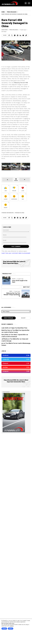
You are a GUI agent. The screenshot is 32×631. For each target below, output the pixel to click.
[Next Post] (26, 294)
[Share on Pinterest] (17, 35)
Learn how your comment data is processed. (15, 253)
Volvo (13, 279)
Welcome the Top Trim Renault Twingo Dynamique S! (12, 294)
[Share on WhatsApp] (14, 35)
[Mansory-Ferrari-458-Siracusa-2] (6, 166)
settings (12, 625)
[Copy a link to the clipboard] (26, 35)
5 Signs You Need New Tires (18, 328)
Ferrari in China (19, 213)
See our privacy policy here (7, 623)
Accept (4, 628)
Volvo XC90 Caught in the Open (19, 281)
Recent (23, 318)
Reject (10, 628)
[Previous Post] (6, 280)
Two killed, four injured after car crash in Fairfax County (15, 331)
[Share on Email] (23, 35)
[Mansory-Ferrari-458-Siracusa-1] (16, 166)
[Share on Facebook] (9, 35)
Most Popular (8, 318)
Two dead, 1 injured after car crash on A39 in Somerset (14, 336)
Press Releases (12, 12)
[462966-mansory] (25, 166)
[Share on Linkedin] (20, 35)
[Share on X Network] (11, 35)
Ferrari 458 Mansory (8, 213)
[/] (25, 3)
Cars (10, 291)
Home (3, 12)
